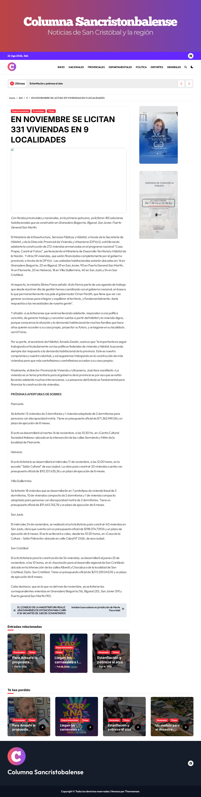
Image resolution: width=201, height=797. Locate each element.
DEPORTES (157, 67)
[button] (189, 83)
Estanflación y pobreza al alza (119, 727)
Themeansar (132, 791)
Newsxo (115, 791)
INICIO (61, 67)
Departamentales (20, 111)
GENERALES (174, 67)
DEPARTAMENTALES (120, 67)
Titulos (51, 111)
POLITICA (141, 67)
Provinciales (38, 111)
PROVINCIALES (96, 67)
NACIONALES (76, 67)
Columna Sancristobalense (46, 772)
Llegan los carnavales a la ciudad (67, 662)
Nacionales (104, 652)
